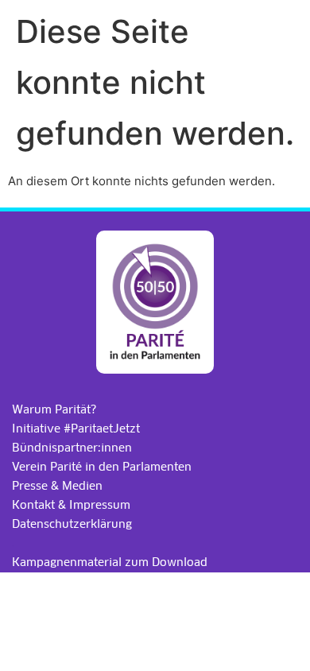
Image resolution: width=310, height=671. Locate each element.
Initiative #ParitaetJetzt (76, 428)
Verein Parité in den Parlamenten (102, 467)
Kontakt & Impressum (71, 505)
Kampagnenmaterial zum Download (109, 562)
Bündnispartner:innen (72, 447)
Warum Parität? (54, 409)
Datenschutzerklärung (72, 524)
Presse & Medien (57, 486)
